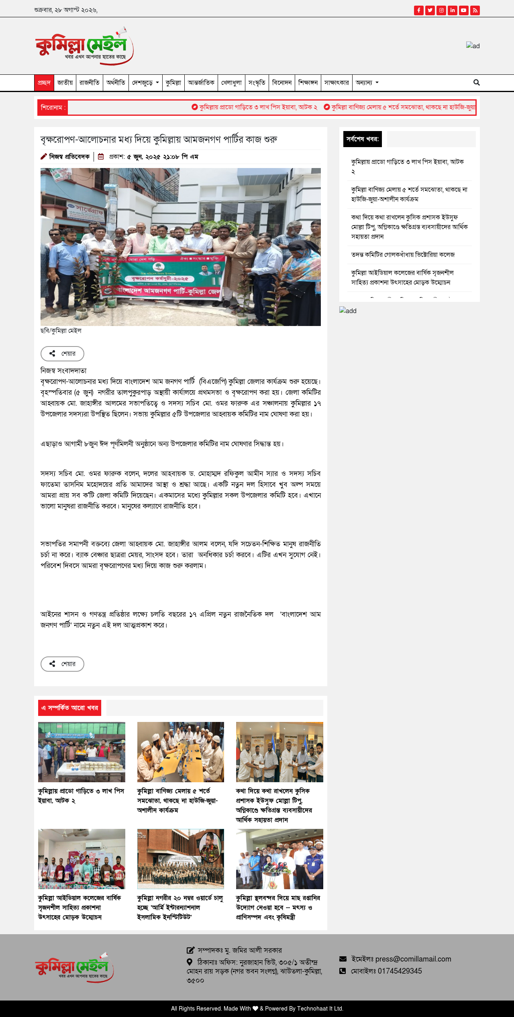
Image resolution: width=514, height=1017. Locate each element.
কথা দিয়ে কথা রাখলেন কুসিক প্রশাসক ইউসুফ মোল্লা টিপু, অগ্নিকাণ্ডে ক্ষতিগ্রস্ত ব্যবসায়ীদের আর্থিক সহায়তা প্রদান (409, 227)
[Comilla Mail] (84, 45)
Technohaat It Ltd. (320, 1009)
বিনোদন (282, 82)
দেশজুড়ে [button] (143, 82)
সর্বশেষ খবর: (363, 139)
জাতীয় (65, 82)
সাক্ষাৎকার (336, 82)
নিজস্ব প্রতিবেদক (69, 156)
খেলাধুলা (231, 82)
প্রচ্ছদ (44, 82)
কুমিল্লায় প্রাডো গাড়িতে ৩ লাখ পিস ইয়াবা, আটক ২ (237, 107)
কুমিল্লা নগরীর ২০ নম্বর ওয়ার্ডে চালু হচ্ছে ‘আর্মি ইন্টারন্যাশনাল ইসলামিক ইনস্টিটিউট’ (180, 908)
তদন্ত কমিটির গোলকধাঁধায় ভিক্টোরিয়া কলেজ (403, 254)
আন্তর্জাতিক (201, 82)
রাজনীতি (90, 82)
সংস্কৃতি (257, 82)
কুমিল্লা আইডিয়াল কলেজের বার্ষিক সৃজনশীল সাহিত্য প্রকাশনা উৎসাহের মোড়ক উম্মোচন (79, 908)
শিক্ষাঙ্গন (308, 82)
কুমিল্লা (173, 82)
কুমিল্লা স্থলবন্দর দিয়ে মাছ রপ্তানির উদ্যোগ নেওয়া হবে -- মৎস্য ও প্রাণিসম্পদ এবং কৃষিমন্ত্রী (278, 908)
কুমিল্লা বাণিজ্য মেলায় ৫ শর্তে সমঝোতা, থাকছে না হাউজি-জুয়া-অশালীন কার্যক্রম (403, 107)
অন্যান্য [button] (365, 82)
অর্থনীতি (115, 82)
